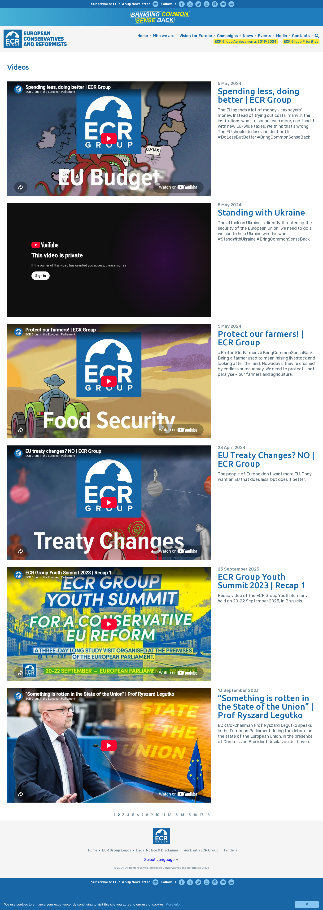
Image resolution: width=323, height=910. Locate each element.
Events (264, 36)
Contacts (301, 36)
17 (201, 815)
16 (195, 815)
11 (163, 815)
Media (281, 36)
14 (182, 815)
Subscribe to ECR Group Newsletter (120, 4)
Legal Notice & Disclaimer (157, 850)
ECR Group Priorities (301, 42)
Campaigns (227, 36)
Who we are (164, 36)
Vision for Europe (195, 36)
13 (176, 815)
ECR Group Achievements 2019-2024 (245, 42)
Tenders (230, 850)
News (248, 36)
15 (189, 815)
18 (208, 815)
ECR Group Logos (116, 850)
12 (169, 815)
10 (157, 815)
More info (173, 904)
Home (142, 36)
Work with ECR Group (200, 850)
